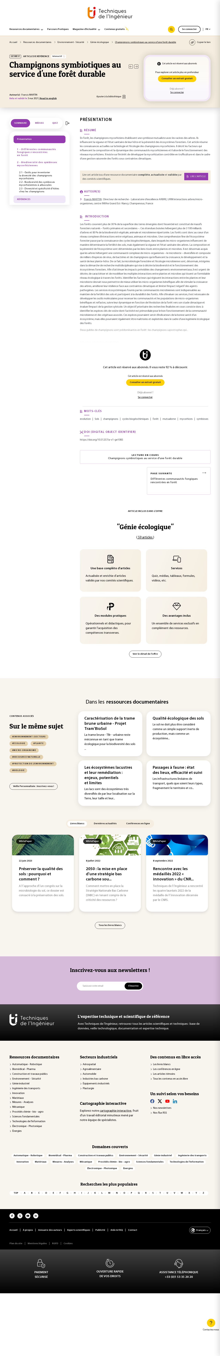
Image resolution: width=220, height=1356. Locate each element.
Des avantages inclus (177, 616)
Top (16, 1193)
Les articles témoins (164, 1074)
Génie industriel (20, 1083)
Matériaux (18, 1098)
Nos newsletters (162, 1108)
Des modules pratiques (110, 616)
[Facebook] (152, 1101)
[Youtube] (167, 1101)
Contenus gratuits (114, 29)
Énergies (17, 1131)
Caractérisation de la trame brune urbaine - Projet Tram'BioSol (109, 723)
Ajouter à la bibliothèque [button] (108, 96)
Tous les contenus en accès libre (170, 1078)
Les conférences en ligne (166, 1069)
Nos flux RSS (160, 1113)
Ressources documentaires (24, 29)
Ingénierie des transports (26, 1088)
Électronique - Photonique (27, 1126)
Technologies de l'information (28, 1121)
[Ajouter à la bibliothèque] (124, 96)
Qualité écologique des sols (178, 718)
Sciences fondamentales (26, 1116)
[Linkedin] (175, 1101)
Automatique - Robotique (27, 1064)
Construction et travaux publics (30, 1074)
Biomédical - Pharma (23, 1069)
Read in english (48, 98)
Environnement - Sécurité (26, 1078)
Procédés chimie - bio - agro (27, 1111)
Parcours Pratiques (58, 29)
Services (176, 568)
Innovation (18, 1093)
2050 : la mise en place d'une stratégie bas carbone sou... (106, 874)
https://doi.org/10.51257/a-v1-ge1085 (101, 439)
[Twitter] (160, 1101)
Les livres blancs (161, 1064)
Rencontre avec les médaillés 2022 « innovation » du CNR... (173, 874)
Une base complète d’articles (110, 568)
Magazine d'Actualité (84, 29)
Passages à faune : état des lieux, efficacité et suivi (177, 770)
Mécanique (18, 1107)
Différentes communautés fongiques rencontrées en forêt (174, 478)
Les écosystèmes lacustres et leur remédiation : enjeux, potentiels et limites (108, 775)
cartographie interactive (115, 1111)
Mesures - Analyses (22, 1102)
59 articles (145, 537)
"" (145, 527)
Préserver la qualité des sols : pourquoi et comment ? (41, 874)
